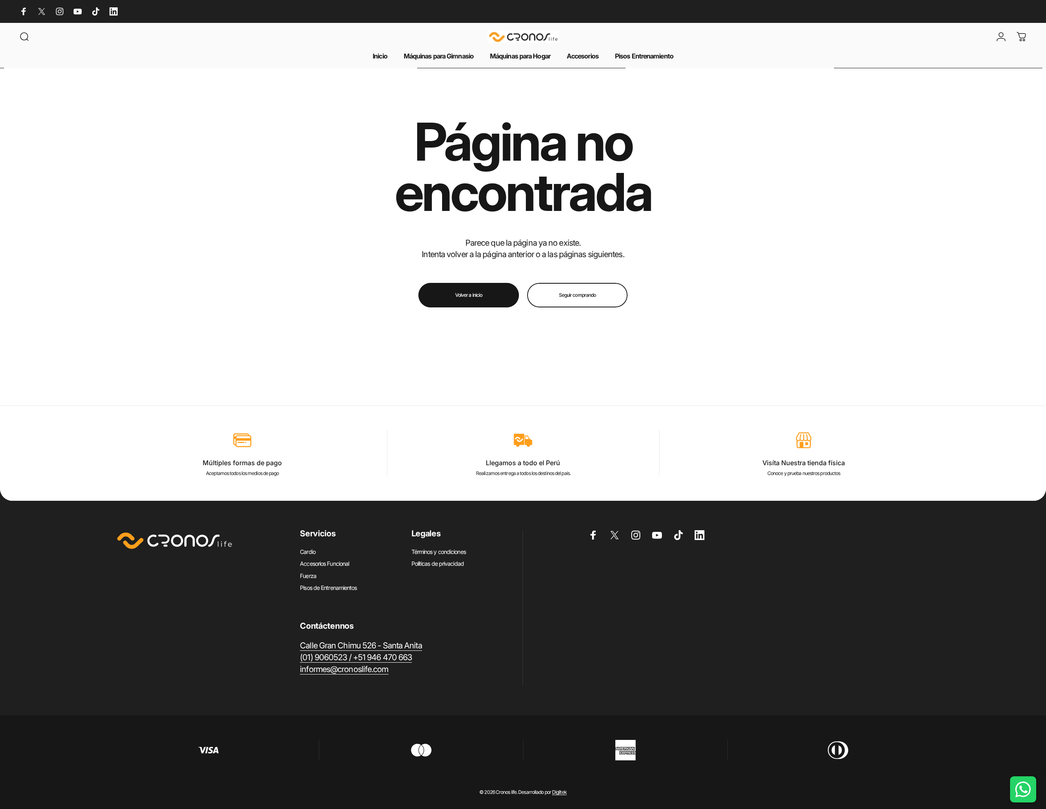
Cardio (307, 551)
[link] (361, 646)
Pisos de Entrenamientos (328, 587)
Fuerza (308, 575)
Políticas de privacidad (437, 563)
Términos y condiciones (438, 551)
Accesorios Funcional (324, 563)
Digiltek (559, 792)
